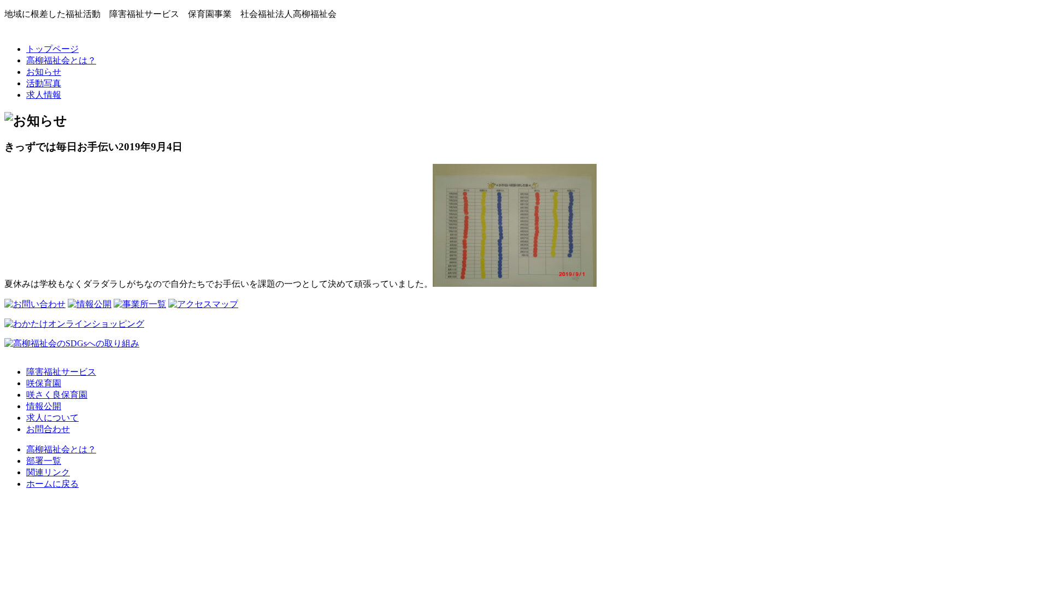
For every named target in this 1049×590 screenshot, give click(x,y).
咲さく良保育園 (56, 394)
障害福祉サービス (61, 371)
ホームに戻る (52, 483)
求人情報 (43, 94)
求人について (52, 417)
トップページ (52, 49)
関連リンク (48, 472)
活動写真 (43, 83)
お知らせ (43, 71)
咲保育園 (43, 383)
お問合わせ (48, 429)
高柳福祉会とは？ (61, 60)
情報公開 (43, 406)
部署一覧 (43, 460)
